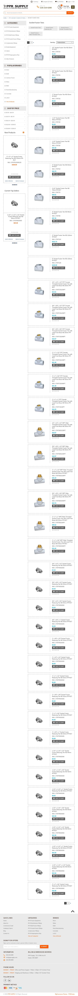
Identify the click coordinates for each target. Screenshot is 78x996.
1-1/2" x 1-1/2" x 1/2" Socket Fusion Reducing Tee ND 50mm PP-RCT (61, 828)
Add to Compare (20, 181)
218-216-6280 (9, 955)
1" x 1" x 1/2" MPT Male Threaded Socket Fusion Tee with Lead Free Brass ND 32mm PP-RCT (62, 471)
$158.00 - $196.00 (11, 128)
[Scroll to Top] (72, 909)
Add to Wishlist (9, 181)
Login (69, 1)
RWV (7, 86)
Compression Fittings (11, 43)
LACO (7, 97)
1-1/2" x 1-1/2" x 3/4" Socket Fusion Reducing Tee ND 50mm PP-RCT (61, 809)
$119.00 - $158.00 (11, 124)
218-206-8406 (9, 960)
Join (73, 1)
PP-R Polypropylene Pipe (12, 55)
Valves (8, 51)
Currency (35, 1)
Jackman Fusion (10, 78)
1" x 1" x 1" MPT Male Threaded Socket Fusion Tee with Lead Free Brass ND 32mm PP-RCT (62, 518)
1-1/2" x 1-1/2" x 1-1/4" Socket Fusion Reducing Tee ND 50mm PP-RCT (61, 866)
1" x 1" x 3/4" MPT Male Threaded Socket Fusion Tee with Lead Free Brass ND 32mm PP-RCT (62, 541)
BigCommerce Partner (61, 994)
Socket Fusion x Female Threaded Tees (66, 28)
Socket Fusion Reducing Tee (48, 28)
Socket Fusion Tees (36, 27)
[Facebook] (5, 980)
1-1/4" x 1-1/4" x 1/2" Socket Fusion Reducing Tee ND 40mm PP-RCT (61, 752)
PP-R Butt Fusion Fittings (12, 35)
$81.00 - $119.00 (10, 120)
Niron (7, 70)
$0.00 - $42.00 (10, 112)
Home (5, 18)
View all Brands (57, 936)
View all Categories (33, 936)
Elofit (7, 74)
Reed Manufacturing (11, 90)
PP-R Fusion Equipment (12, 27)
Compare (47, 1)
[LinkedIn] (9, 980)
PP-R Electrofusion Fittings (13, 31)
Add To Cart (60, 57)
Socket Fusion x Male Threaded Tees (34, 33)
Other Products (10, 59)
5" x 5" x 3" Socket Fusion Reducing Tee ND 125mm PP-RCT (14, 158)
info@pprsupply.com (11, 957)
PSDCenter (71, 994)
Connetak (8, 93)
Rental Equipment (11, 47)
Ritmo (7, 82)
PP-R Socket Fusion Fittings (17, 18)
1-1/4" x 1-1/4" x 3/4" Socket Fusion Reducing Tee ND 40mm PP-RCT (61, 771)
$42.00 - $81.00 (10, 116)
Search (70, 12)
